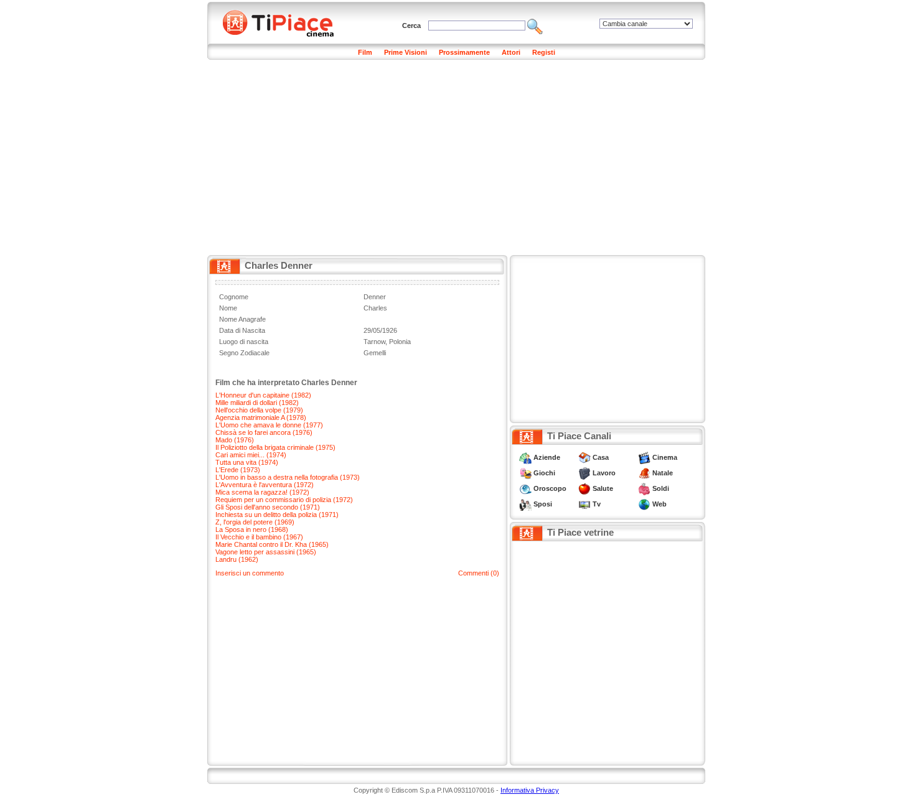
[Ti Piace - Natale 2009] (644, 473)
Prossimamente (464, 52)
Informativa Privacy (529, 790)
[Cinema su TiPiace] (644, 457)
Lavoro (604, 473)
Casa (601, 457)
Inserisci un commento (249, 573)
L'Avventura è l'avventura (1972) (264, 484)
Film (365, 52)
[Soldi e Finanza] (644, 488)
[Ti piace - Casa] (584, 457)
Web (659, 504)
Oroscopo (549, 488)
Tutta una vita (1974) (246, 462)
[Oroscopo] (525, 488)
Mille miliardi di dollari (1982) (257, 402)
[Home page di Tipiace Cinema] (285, 22)
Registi (543, 52)
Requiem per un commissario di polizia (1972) (284, 499)
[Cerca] (535, 25)
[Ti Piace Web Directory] (644, 504)
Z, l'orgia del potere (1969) (254, 522)
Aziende (546, 457)
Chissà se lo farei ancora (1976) (263, 432)
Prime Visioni (405, 52)
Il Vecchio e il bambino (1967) (259, 537)
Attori (511, 52)
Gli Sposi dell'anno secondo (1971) (267, 507)
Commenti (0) (478, 573)
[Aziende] (525, 457)
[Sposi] (525, 504)
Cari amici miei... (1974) (250, 455)
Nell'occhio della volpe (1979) (259, 410)
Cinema (664, 457)
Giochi (544, 473)
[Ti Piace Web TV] (584, 504)
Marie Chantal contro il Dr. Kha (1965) (272, 544)
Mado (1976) (234, 440)
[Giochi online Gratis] (525, 473)
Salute (603, 488)
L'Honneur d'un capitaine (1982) (263, 395)
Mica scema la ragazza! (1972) (262, 492)
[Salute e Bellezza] (584, 488)
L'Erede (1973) (237, 469)
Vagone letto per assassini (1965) (265, 552)
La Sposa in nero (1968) (251, 529)
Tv (597, 504)
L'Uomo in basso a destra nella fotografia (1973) (287, 477)
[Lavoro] (584, 473)
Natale (662, 473)
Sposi (542, 504)
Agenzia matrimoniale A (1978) (260, 417)
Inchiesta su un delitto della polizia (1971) (277, 514)
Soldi (660, 488)
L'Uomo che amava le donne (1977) (269, 425)
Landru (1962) (236, 559)
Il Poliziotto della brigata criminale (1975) (275, 447)
